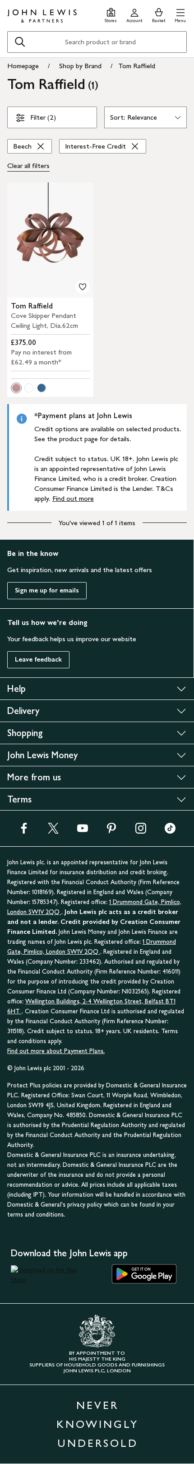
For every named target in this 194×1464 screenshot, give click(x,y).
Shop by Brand (80, 65)
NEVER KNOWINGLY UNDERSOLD (97, 1424)
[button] (180, 14)
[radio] (16, 387)
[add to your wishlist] (82, 287)
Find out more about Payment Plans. (56, 1051)
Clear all (28, 165)
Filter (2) (43, 117)
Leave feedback (38, 659)
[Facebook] (23, 831)
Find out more (73, 498)
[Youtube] (82, 831)
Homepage (23, 65)
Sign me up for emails (47, 590)
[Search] (20, 42)
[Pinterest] (111, 831)
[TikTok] (170, 831)
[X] (53, 831)
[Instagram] (140, 831)
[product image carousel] (50, 240)
